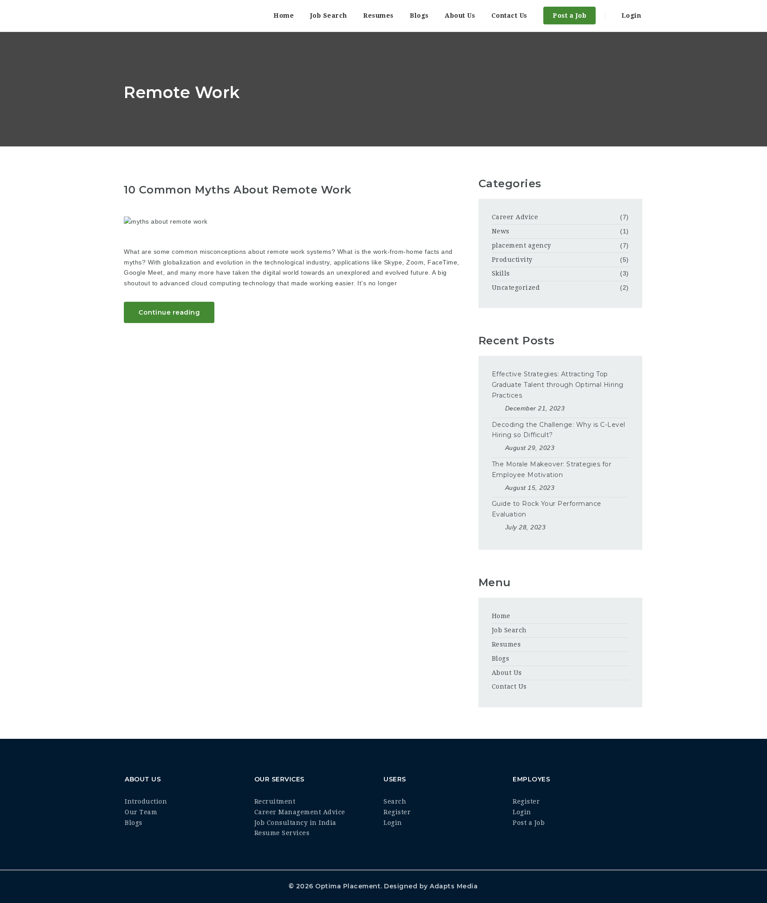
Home (283, 15)
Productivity (512, 259)
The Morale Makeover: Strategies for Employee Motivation (552, 469)
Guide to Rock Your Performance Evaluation (546, 509)
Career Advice (515, 217)
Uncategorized (516, 287)
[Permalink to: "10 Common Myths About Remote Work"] (294, 222)
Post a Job (569, 15)
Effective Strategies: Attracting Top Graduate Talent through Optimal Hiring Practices (558, 384)
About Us (460, 15)
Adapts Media (454, 886)
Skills (501, 273)
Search (395, 801)
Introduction (146, 801)
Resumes (378, 15)
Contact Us (509, 15)
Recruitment (275, 801)
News (501, 231)
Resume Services (282, 832)
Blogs (419, 15)
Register (397, 812)
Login (630, 15)
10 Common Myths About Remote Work (238, 189)
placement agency (521, 245)
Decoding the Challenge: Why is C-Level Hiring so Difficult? (558, 430)
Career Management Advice (299, 812)
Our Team (141, 812)
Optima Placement (347, 886)
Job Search (328, 15)
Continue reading (169, 312)
